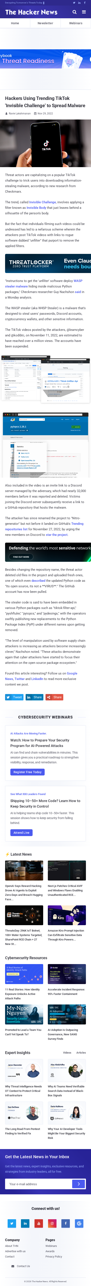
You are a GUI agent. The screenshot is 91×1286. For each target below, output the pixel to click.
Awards (50, 1251)
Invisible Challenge (42, 202)
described (38, 581)
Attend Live (21, 832)
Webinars (75, 23)
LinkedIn (37, 679)
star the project (57, 535)
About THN (11, 1246)
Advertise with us (15, 1251)
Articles (81, 1052)
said (78, 292)
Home (15, 23)
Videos (67, 1052)
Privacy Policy (54, 1256)
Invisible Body (36, 208)
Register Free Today (27, 772)
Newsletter (45, 23)
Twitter (20, 679)
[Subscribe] (78, 1184)
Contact (9, 1256)
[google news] (79, 1223)
